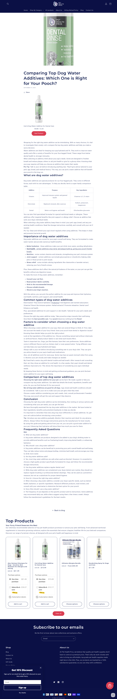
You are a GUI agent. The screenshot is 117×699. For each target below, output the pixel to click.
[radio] (10, 579)
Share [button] (28, 92)
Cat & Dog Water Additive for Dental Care (44, 564)
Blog (7, 652)
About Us (9, 659)
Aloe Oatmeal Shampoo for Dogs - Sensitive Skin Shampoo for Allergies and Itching (17, 565)
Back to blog (59, 510)
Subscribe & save (16, 589)
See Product (38, 133)
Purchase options (14, 575)
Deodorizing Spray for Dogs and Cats (99, 564)
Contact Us (9, 655)
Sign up (22, 687)
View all (58, 613)
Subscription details (19, 597)
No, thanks (22, 693)
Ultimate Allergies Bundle (71, 563)
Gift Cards (9, 662)
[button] (8, 4)
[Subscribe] (73, 638)
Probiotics (55, 303)
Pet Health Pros (60, 698)
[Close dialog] (40, 667)
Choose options (72, 604)
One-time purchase (15, 580)
